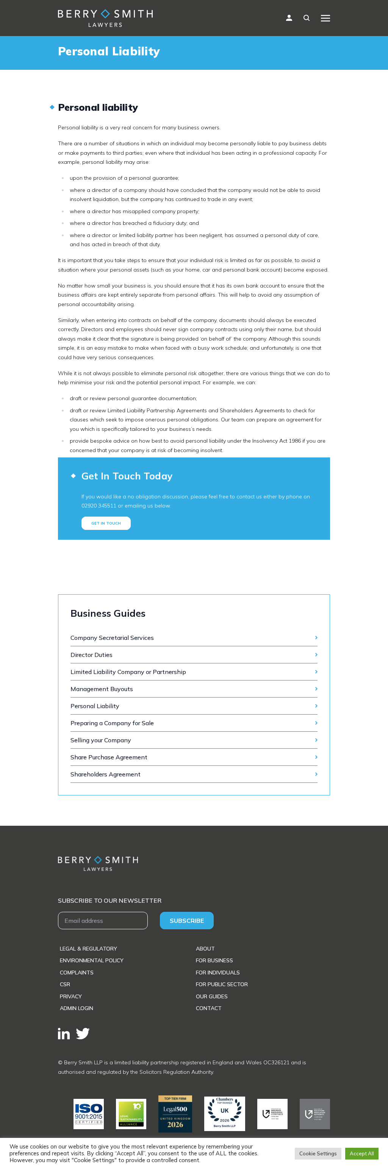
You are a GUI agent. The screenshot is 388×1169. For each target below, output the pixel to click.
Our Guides (212, 996)
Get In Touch (106, 523)
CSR (65, 984)
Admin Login (76, 1008)
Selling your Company (100, 740)
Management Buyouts (101, 689)
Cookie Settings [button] (318, 1153)
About (205, 948)
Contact (209, 1008)
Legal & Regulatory (88, 948)
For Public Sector (222, 984)
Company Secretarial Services (112, 637)
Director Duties (92, 654)
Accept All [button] (362, 1153)
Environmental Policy (92, 960)
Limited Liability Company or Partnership (128, 672)
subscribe (187, 920)
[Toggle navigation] (325, 18)
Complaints (77, 972)
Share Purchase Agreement (108, 757)
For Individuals (218, 972)
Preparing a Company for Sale (112, 723)
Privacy (71, 996)
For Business (214, 960)
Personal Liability (94, 706)
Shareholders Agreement (105, 774)
